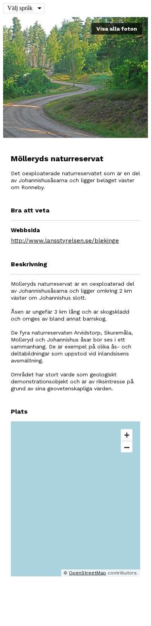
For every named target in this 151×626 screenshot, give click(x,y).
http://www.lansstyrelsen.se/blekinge (65, 240)
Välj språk (20, 8)
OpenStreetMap (87, 573)
